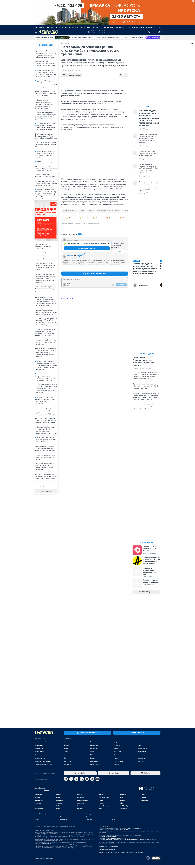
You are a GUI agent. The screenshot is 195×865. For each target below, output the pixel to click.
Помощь (90, 210)
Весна (66, 748)
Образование (95, 765)
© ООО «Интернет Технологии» (44, 858)
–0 (125, 251)
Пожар (82, 210)
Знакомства (73, 27)
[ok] (76, 779)
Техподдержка (40, 758)
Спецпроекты (141, 761)
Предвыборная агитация (43, 761)
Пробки (159, 27)
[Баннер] (62, 37)
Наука (92, 758)
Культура (93, 748)
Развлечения (118, 761)
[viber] (82, 779)
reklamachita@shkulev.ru (134, 828)
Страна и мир (141, 752)
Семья (138, 742)
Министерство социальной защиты (108, 210)
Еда (65, 758)
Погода (83, 27)
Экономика (140, 758)
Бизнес (66, 745)
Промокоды (63, 27)
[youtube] (97, 779)
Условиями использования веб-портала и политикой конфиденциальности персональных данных (127, 839)
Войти (68, 285)
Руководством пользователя (107, 836)
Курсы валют (121, 27)
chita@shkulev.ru (57, 840)
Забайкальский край (69, 210)
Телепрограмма (93, 27)
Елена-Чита (70, 255)
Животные (68, 761)
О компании (39, 748)
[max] (87, 779)
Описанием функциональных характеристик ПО (112, 838)
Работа (116, 758)
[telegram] (66, 779)
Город (66, 752)
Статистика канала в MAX (44, 765)
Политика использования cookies (108, 846)
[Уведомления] (154, 32)
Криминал (94, 745)
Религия (116, 765)
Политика (117, 752)
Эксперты (143, 27)
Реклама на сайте (41, 742)
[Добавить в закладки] (121, 75)
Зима (92, 742)
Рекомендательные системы (107, 849)
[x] (92, 779)
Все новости (39, 27)
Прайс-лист (39, 745)
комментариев (73, 75)
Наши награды (40, 752)
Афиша (103, 27)
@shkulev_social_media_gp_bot (119, 829)
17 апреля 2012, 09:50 (67, 70)
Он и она (117, 745)
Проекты (151, 27)
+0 (120, 251)
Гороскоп (111, 27)
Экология (139, 755)
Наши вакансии (40, 755)
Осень (116, 748)
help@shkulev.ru (47, 843)
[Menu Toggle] (35, 32)
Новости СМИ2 (67, 298)
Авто (65, 742)
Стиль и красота (142, 748)
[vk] (71, 779)
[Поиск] (149, 32)
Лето (92, 752)
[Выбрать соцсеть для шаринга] (126, 75)
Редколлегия (133, 27)
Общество (117, 742)
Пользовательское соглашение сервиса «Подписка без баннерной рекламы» (121, 852)
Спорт (138, 745)
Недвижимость (51, 27)
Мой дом (93, 755)
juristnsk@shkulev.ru (81, 842)
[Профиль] (159, 32)
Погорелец (127, 210)
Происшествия (119, 755)
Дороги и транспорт (71, 755)
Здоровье (67, 765)
